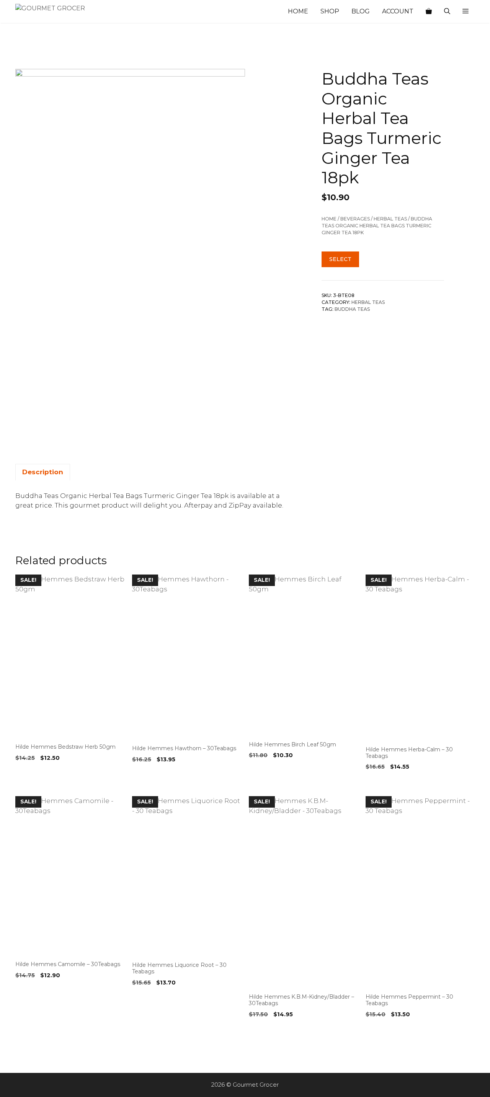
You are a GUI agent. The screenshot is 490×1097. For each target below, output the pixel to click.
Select (340, 259)
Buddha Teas (352, 309)
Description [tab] (42, 472)
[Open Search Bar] (447, 11)
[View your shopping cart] (429, 11)
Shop (329, 11)
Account (397, 11)
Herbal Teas (390, 219)
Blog (360, 11)
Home (298, 11)
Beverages (355, 219)
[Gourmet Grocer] (53, 11)
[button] (465, 11)
